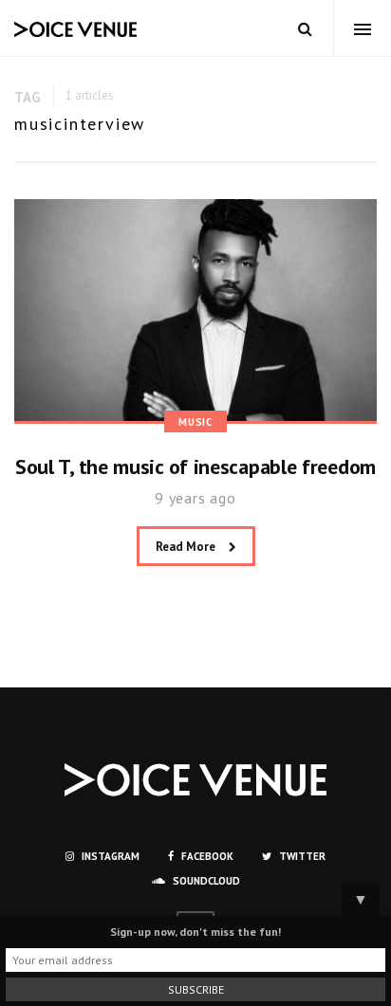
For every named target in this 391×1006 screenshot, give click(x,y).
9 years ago (195, 497)
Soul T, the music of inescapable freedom (195, 466)
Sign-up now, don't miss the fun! (195, 931)
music (195, 422)
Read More (187, 547)
